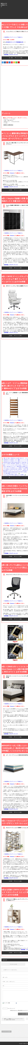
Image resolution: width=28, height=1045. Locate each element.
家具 (12, 57)
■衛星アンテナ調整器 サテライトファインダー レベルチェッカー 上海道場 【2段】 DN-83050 (14, 1019)
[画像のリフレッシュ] (16, 1003)
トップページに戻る (6, 1031)
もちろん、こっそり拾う (9, 119)
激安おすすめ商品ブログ (4, 5)
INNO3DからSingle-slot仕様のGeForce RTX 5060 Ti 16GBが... (15, 471)
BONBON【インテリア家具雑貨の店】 (15, 42)
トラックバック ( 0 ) (13, 964)
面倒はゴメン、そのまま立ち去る (11, 121)
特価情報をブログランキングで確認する (13, 37)
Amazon (12, 173)
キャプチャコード (11, 1008)
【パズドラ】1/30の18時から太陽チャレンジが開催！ (13, 474)
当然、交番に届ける (8, 120)
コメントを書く (19, 57)
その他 (5, 122)
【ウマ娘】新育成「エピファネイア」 (10, 473)
